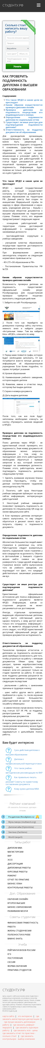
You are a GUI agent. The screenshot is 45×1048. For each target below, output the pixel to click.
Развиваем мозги (18, 911)
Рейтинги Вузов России (21, 950)
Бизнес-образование (20, 907)
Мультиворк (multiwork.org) (22, 822)
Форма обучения (17, 966)
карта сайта (8, 1016)
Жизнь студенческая (19, 930)
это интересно (25, 1016)
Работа (12, 926)
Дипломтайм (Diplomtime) (21, 827)
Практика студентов (19, 970)
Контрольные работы (20, 887)
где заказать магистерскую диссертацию (21, 1017)
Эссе (10, 859)
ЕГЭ (9, 954)
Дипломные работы (19, 867)
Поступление (15, 958)
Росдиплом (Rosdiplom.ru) (21, 817)
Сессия (11, 962)
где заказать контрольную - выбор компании (18, 1037)
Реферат (12, 875)
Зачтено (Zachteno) (17, 832)
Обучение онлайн (18, 899)
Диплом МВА (15, 847)
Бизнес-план (15, 883)
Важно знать (15, 938)
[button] (38, 6)
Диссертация (15, 863)
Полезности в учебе (19, 934)
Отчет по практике (18, 879)
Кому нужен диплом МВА (26, 788)
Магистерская (15, 851)
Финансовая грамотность (23, 922)
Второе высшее (16, 903)
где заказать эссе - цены (26, 1030)
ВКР (9, 855)
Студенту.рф (12, 5)
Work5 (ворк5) (15, 837)
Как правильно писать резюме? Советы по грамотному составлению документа (22, 781)
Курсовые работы (17, 871)
